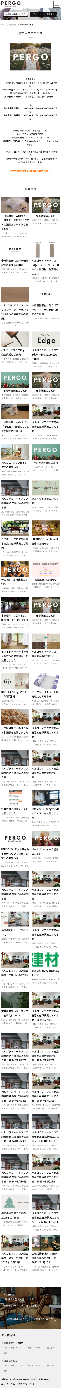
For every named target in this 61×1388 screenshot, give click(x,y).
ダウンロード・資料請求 (43, 14)
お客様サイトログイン (44, 1319)
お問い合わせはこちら (16, 14)
